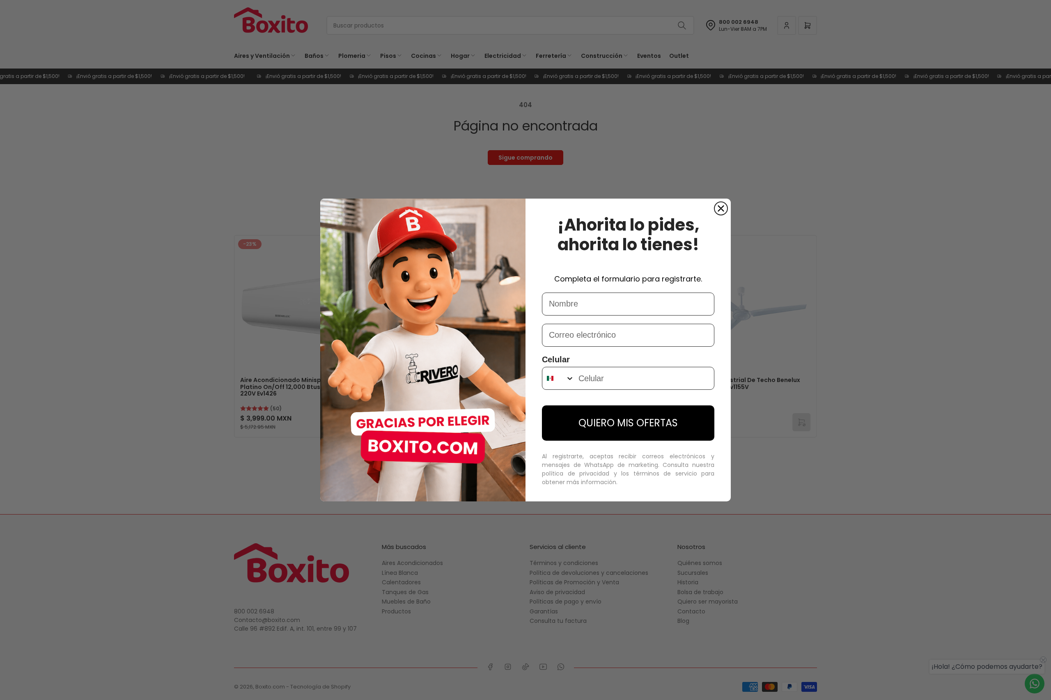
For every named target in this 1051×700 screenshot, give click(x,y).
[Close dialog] (720, 208)
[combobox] (558, 378)
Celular (556, 359)
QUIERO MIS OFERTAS (628, 423)
